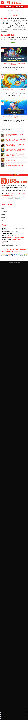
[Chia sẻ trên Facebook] (10, 198)
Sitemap (4, 243)
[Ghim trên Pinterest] (17, 198)
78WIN (20, 193)
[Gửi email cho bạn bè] (15, 198)
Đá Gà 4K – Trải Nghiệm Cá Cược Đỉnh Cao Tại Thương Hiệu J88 (16, 145)
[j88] (14, 2)
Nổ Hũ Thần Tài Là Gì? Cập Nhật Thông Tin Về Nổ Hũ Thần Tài (16, 159)
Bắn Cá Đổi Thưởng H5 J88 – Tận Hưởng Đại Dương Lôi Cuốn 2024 (14, 64)
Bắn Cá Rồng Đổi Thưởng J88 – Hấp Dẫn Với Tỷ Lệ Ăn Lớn (14, 90)
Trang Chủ (10, 10)
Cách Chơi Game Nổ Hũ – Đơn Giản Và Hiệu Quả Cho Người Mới (16, 154)
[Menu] (2, 2)
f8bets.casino (15, 193)
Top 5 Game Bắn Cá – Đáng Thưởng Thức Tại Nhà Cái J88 (14, 117)
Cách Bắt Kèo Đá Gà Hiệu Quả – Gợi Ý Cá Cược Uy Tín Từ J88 (16, 140)
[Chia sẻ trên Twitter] (13, 198)
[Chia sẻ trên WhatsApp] (8, 198)
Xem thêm (13, 42)
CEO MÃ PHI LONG (17, 239)
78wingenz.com (9, 195)
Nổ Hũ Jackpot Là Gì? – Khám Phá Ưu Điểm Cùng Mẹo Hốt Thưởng (16, 149)
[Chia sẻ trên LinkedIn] (20, 198)
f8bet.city (10, 193)
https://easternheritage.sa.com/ (15, 237)
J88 (2, 185)
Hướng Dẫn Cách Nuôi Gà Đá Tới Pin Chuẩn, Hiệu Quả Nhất (15, 135)
